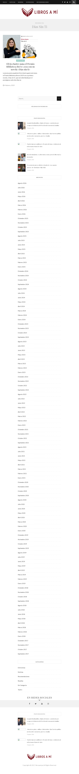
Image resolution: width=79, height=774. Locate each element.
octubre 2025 (22, 227)
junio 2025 (21, 245)
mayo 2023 (21, 355)
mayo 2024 (21, 302)
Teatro (20, 690)
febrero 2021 (22, 473)
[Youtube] (67, 2)
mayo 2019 (21, 566)
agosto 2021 (22, 447)
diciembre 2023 (23, 324)
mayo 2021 (21, 460)
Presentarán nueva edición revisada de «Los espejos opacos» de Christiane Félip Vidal (42, 166)
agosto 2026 (22, 183)
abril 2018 (21, 623)
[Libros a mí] (39, 12)
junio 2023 (21, 350)
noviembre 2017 (23, 645)
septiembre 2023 (23, 337)
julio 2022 (21, 399)
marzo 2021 (22, 469)
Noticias (12, 2)
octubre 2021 (22, 438)
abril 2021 (21, 465)
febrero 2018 (22, 632)
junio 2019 (21, 561)
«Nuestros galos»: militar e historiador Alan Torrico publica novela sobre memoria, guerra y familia (44, 135)
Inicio (5, 2)
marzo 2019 (22, 575)
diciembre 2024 (23, 271)
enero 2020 (21, 531)
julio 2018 (21, 610)
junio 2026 (21, 192)
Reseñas (20, 2)
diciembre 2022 (23, 377)
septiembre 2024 (23, 284)
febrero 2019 (22, 579)
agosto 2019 (22, 553)
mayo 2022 (21, 407)
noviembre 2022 (23, 381)
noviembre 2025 (23, 223)
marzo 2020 (22, 522)
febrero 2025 (22, 262)
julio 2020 (21, 504)
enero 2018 (21, 636)
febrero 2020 (22, 526)
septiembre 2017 (23, 654)
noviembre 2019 (23, 539)
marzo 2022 (22, 416)
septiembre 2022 (23, 390)
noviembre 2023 (23, 328)
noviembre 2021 (23, 434)
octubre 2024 (22, 280)
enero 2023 (21, 372)
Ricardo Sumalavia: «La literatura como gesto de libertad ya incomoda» (44, 156)
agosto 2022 (22, 394)
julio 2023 (21, 346)
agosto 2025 (22, 236)
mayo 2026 (21, 196)
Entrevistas (30, 2)
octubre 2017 (22, 649)
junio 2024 (21, 297)
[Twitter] (64, 2)
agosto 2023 (22, 341)
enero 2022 (21, 425)
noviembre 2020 (23, 487)
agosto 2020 (22, 500)
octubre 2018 (22, 596)
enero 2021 (21, 478)
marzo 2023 (22, 363)
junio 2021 (21, 456)
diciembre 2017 (23, 640)
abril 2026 (21, 201)
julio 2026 (21, 187)
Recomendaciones (43, 2)
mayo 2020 (21, 513)
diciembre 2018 (23, 588)
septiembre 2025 (23, 231)
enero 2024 (21, 319)
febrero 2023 (22, 368)
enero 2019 (21, 583)
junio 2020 (21, 509)
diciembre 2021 (23, 429)
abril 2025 (21, 253)
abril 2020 (21, 517)
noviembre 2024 (23, 275)
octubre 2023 (22, 333)
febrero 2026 (22, 209)
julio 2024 (21, 293)
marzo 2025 (22, 258)
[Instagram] (69, 2)
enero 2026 (21, 214)
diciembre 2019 (23, 535)
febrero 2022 (22, 421)
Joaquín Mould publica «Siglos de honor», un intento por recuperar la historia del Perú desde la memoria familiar (43, 124)
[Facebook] (62, 2)
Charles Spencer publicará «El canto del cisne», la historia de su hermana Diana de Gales (44, 145)
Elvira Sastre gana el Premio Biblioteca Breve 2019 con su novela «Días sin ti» (20, 66)
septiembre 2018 (23, 601)
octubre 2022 (22, 385)
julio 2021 (21, 451)
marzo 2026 (22, 205)
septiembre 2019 (23, 548)
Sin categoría (22, 685)
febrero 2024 (22, 315)
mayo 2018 (21, 618)
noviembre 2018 (23, 592)
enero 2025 (21, 267)
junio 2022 (21, 403)
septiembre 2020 (23, 495)
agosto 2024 (22, 289)
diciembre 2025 (23, 218)
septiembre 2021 (23, 443)
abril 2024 (21, 306)
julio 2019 (21, 557)
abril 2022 (21, 412)
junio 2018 (21, 614)
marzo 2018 (22, 627)
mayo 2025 (21, 249)
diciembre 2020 (23, 482)
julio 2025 (21, 240)
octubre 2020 (22, 491)
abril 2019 (21, 570)
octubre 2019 (22, 544)
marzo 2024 (22, 311)
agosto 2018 (22, 605)
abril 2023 (21, 359)
